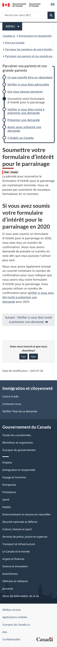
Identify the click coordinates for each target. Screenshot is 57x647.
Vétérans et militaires (15, 581)
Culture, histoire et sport (17, 529)
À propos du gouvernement (19, 450)
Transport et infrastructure (18, 544)
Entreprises (9, 484)
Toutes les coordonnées (16, 435)
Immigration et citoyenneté (35, 36)
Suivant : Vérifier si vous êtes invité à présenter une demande (28, 320)
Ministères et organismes (17, 442)
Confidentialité (11, 639)
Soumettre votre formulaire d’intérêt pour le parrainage (26, 100)
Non (33, 356)
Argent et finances (13, 559)
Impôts (6, 507)
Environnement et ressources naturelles (26, 514)
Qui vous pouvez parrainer (25, 91)
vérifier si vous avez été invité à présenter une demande (28, 297)
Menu (14, 26)
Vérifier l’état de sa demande (19, 411)
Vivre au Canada (14, 42)
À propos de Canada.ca (16, 624)
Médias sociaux (11, 609)
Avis (4, 632)
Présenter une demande (23, 120)
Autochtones (10, 573)
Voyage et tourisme (14, 477)
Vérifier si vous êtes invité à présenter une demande (25, 111)
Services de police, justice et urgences (25, 536)
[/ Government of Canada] (21, 5)
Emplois (7, 462)
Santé (5, 499)
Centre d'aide (10, 396)
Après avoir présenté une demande (24, 128)
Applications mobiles (14, 617)
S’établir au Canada (20, 138)
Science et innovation (15, 566)
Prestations (9, 492)
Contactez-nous (11, 404)
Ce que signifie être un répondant (30, 77)
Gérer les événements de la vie (20, 596)
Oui (23, 356)
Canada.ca (9, 36)
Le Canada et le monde (16, 551)
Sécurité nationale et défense (19, 522)
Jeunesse (7, 588)
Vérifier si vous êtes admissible (28, 84)
